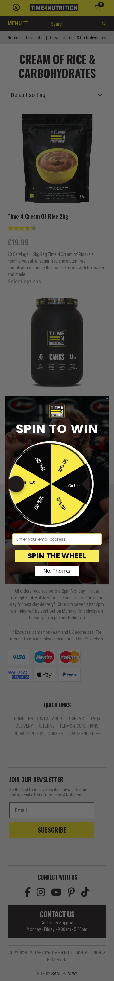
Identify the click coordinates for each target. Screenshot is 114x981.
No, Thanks (57, 571)
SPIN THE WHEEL (57, 556)
